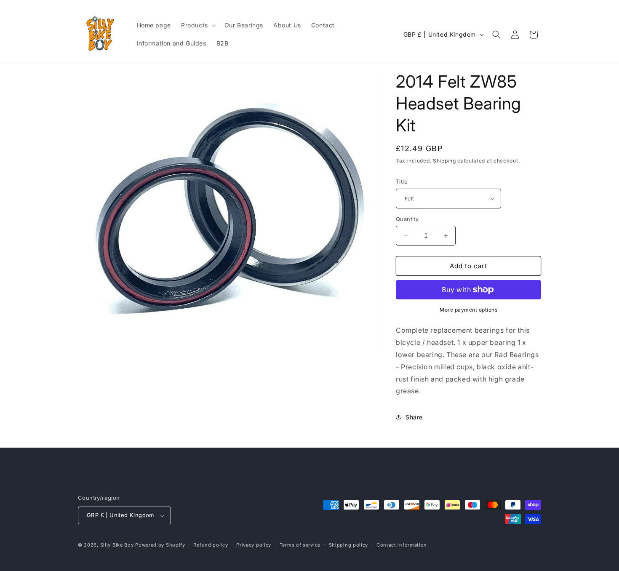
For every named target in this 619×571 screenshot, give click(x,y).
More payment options (468, 310)
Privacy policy (253, 545)
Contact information (401, 545)
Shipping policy (348, 545)
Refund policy (210, 545)
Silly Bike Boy (117, 545)
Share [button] (414, 417)
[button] (197, 25)
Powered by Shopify (160, 545)
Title (402, 181)
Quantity (407, 219)
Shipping (444, 160)
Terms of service (300, 545)
